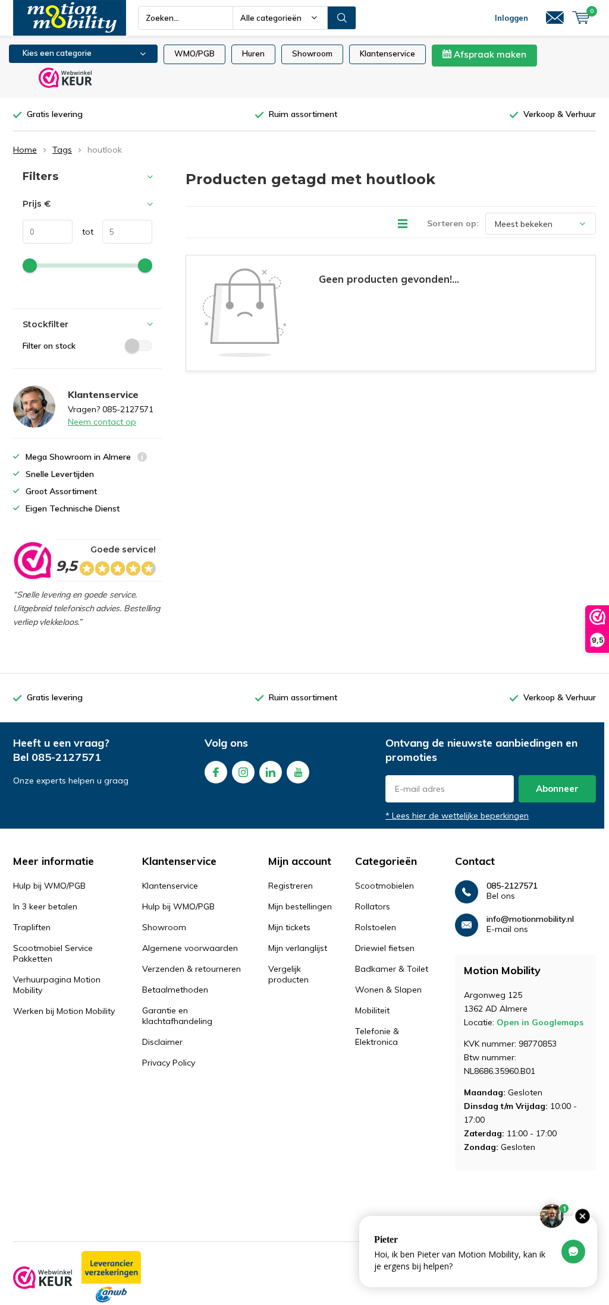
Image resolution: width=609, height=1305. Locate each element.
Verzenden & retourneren (191, 968)
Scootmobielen (384, 885)
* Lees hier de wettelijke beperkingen (457, 815)
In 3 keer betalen (45, 906)
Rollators (372, 906)
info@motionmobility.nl (530, 919)
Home (25, 149)
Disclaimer (162, 1042)
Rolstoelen (375, 927)
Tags (62, 149)
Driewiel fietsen (385, 948)
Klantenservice (387, 53)
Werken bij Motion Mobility (64, 1011)
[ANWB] (111, 1277)
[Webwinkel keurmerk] (43, 1277)
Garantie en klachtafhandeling (177, 1015)
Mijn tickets (289, 927)
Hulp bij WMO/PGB (49, 885)
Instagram (243, 772)
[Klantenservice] (555, 18)
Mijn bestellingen (300, 906)
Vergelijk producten (288, 974)
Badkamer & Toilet (391, 968)
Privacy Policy (168, 1062)
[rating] (32, 561)
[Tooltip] (142, 458)
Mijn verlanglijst (297, 948)
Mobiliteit (372, 1010)
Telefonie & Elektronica (377, 1036)
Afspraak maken (488, 54)
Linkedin (270, 772)
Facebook (216, 772)
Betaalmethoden (175, 989)
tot (83, 231)
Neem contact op (102, 421)
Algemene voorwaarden (190, 948)
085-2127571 (66, 757)
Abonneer (557, 788)
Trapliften (32, 927)
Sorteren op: (453, 223)
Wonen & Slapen (388, 989)
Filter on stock (49, 345)
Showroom (312, 53)
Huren (253, 53)
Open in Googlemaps (540, 1022)
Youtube (298, 772)
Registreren (290, 885)
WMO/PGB (194, 53)
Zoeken (342, 18)
